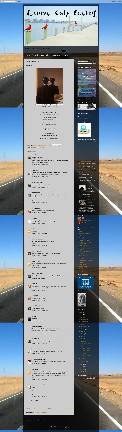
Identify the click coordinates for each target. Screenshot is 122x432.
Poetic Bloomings (84, 256)
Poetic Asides (83, 253)
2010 (81, 369)
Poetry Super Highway (85, 260)
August (83, 329)
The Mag (41, 147)
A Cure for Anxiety (86, 355)
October (83, 324)
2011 (81, 366)
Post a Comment (34, 400)
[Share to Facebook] (58, 145)
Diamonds (83, 353)
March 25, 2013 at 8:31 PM (39, 343)
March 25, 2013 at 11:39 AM (40, 300)
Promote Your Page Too (83, 118)
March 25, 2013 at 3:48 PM (39, 321)
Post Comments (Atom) (40, 412)
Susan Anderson (37, 385)
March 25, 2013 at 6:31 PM (39, 333)
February (84, 358)
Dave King (35, 251)
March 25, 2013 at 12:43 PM (40, 310)
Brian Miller (35, 154)
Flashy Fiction (83, 238)
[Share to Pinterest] (60, 145)
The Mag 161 (54, 106)
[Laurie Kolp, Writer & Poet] (78, 117)
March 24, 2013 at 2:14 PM (39, 213)
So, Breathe (89, 185)
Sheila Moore (44, 420)
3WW (80, 231)
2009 (81, 371)
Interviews (56, 55)
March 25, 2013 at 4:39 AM (39, 255)
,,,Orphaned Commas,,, (85, 161)
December (84, 319)
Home (66, 55)
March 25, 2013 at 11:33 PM (40, 353)
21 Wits (34, 369)
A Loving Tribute (85, 348)
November (84, 321)
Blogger (68, 427)
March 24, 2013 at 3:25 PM (39, 223)
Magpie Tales (34, 147)
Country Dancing (85, 350)
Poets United (82, 264)
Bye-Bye (83, 345)
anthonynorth (36, 182)
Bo (32, 316)
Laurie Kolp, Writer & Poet (83, 115)
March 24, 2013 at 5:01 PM (39, 233)
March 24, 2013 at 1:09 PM (39, 202)
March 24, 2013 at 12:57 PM (40, 176)
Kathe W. (34, 306)
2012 (81, 364)
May (82, 336)
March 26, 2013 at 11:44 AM (40, 397)
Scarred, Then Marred (90, 200)
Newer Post (30, 408)
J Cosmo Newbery (37, 359)
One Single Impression (85, 251)
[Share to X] (56, 145)
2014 (81, 314)
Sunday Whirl (83, 266)
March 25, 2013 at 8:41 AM (39, 290)
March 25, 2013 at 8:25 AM (39, 278)
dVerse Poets (83, 236)
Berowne (34, 208)
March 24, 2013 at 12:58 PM (40, 187)
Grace (33, 170)
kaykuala (34, 192)
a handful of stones (84, 233)
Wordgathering (83, 271)
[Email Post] (49, 145)
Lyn (33, 283)
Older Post (68, 408)
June (82, 334)
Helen (33, 295)
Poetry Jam (82, 258)
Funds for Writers (84, 240)
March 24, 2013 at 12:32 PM (40, 164)
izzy (33, 218)
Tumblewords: (36, 349)
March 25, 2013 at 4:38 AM (39, 245)
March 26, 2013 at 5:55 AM (39, 364)
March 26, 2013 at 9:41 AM (39, 379)
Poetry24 (81, 262)
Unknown (34, 228)
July (82, 331)
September (84, 326)
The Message (83, 172)
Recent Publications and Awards (38, 55)
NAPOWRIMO (83, 246)
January (83, 361)
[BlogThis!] (55, 145)
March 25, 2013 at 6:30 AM (39, 268)
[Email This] (53, 145)
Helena (34, 338)
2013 (81, 317)
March (83, 341)
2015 (81, 312)
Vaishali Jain (35, 273)
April (82, 338)
